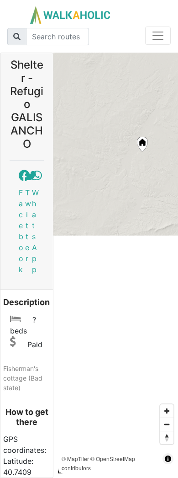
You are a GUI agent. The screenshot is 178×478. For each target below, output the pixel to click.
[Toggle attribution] (167, 458)
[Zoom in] (166, 411)
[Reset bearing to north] (166, 437)
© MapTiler (75, 458)
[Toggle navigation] (158, 36)
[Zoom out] (166, 424)
